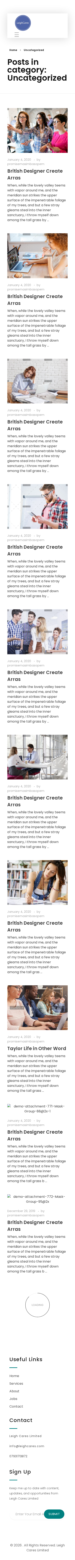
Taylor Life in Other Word (36, 1048)
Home (13, 50)
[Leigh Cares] (23, 23)
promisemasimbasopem (25, 164)
